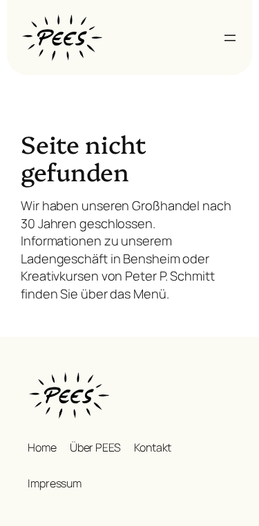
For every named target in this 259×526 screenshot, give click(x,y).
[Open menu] (230, 38)
